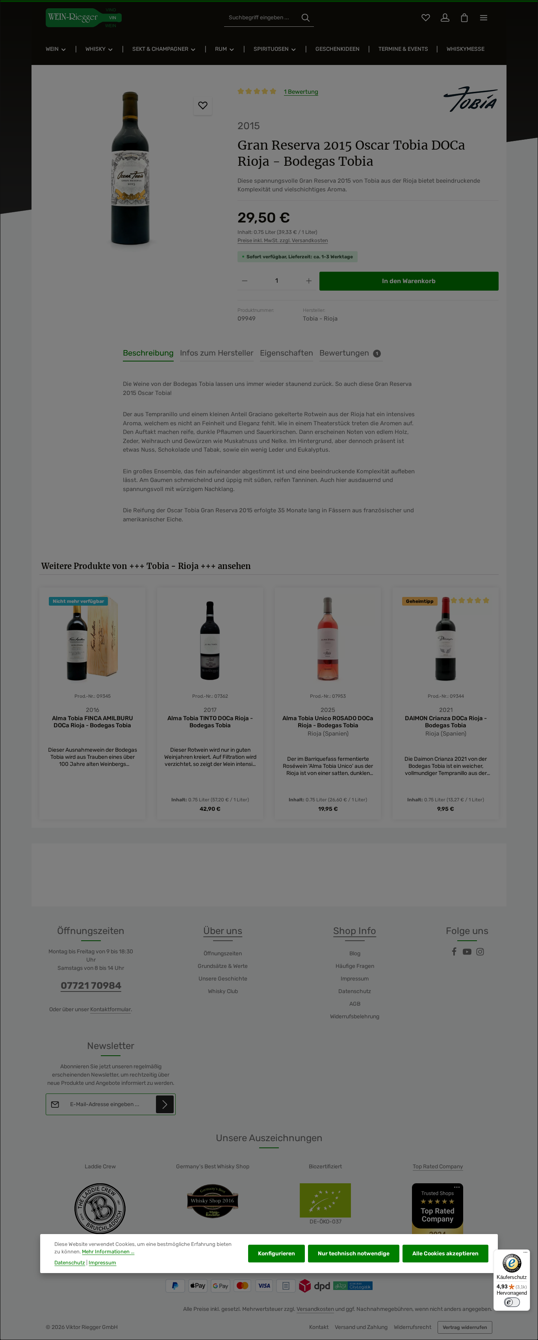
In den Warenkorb (409, 281)
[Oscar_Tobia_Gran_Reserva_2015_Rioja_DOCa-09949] (130, 171)
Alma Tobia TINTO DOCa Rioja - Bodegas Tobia (210, 722)
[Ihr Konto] (445, 18)
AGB (354, 1004)
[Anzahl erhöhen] (309, 281)
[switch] (512, 1302)
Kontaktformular (110, 1009)
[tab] (148, 353)
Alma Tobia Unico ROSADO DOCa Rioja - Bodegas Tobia (327, 722)
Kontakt (318, 1327)
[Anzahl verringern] (244, 281)
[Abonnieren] (165, 1104)
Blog (354, 953)
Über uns (222, 930)
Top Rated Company (438, 1166)
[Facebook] (455, 954)
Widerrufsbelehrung (354, 1016)
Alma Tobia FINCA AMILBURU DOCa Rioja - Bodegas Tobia (92, 722)
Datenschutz (354, 991)
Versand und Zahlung (361, 1327)
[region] (131, 171)
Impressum (355, 978)
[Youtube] (468, 954)
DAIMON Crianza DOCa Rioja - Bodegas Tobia (446, 722)
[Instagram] (480, 954)
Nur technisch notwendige (354, 1253)
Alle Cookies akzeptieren (445, 1253)
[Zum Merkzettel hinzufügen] (203, 105)
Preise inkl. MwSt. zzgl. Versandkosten (282, 240)
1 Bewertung (301, 91)
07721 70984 (91, 985)
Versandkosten (315, 1309)
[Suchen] (305, 18)
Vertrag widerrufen (465, 1327)
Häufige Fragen (355, 966)
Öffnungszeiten (223, 953)
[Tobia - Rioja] (459, 99)
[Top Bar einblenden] (483, 18)
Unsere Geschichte (223, 978)
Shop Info (354, 930)
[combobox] (261, 18)
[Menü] (525, 1254)
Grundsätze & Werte (223, 966)
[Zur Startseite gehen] (84, 17)
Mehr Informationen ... (108, 1252)
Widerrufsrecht (412, 1327)
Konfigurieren (276, 1253)
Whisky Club (223, 991)
